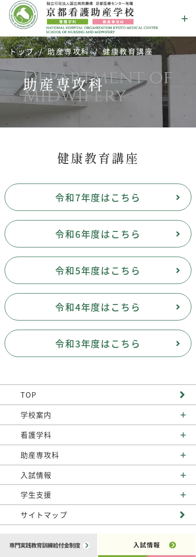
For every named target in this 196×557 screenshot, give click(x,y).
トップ (22, 51)
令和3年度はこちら (98, 343)
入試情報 (36, 474)
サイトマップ (44, 514)
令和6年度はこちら (98, 234)
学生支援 (36, 494)
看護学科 (36, 434)
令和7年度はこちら (98, 197)
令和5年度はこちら (98, 270)
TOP (28, 394)
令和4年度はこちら (98, 307)
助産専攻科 (68, 51)
